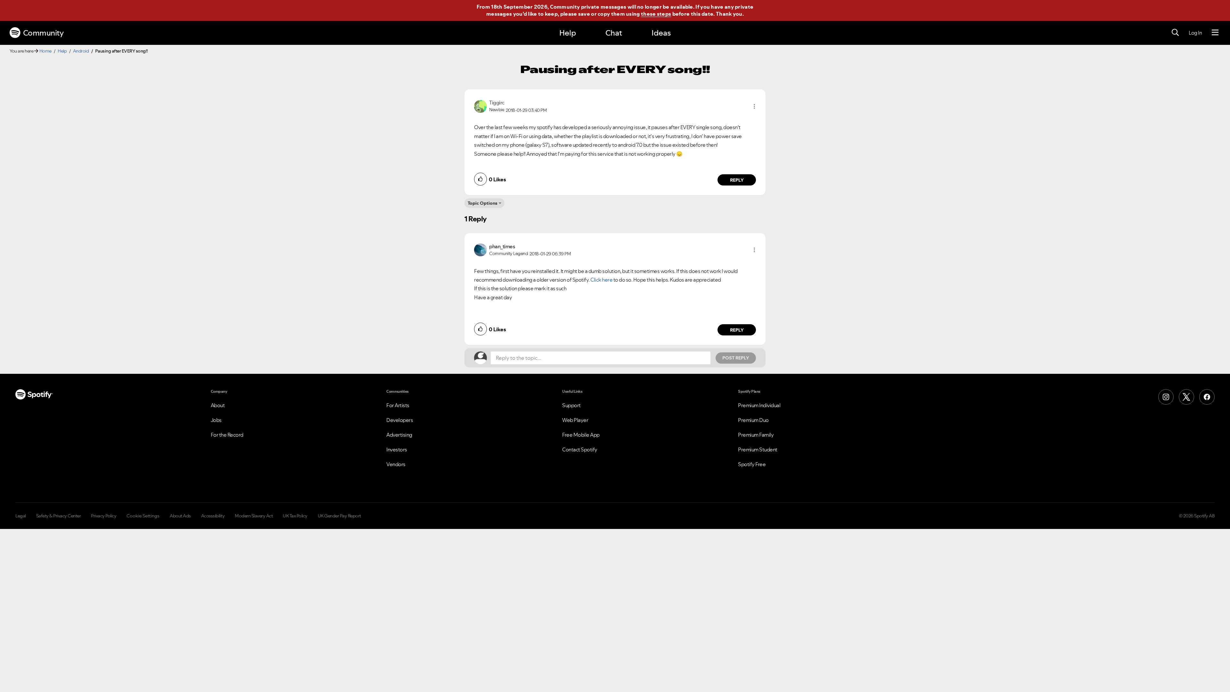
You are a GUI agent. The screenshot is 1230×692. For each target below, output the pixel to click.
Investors (396, 449)
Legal (20, 516)
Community (43, 33)
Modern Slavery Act (254, 516)
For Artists (397, 405)
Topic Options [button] (482, 203)
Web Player (575, 420)
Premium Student (757, 449)
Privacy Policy (103, 516)
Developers (399, 420)
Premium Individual (759, 405)
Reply (737, 180)
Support (571, 405)
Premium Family (756, 434)
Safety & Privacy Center (58, 516)
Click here (601, 279)
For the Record (227, 434)
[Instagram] (1166, 397)
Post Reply (735, 358)
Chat (613, 33)
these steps (656, 13)
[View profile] (480, 105)
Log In (1195, 32)
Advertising (399, 434)
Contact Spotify (579, 449)
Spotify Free (752, 464)
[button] (754, 106)
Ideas (661, 33)
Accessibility (213, 516)
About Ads (180, 516)
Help (567, 33)
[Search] (1175, 33)
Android (81, 51)
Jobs (216, 420)
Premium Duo (753, 420)
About (218, 405)
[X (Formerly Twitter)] (1186, 397)
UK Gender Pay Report (339, 516)
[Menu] (1215, 32)
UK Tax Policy (295, 516)
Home (45, 51)
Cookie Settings (143, 516)
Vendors (396, 464)
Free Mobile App (581, 434)
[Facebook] (1207, 397)
